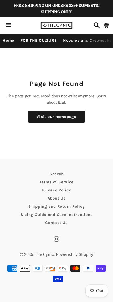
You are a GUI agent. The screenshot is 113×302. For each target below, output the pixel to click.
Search (56, 173)
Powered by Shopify (74, 254)
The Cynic (44, 254)
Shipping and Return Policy (56, 206)
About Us (57, 198)
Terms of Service (56, 182)
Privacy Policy (56, 190)
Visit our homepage (56, 116)
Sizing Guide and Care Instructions (56, 214)
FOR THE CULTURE (38, 40)
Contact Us (56, 222)
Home (8, 40)
